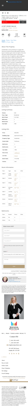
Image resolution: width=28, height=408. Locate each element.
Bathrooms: (5, 211)
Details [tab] (3, 40)
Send (14, 266)
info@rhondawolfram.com (14, 281)
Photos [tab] (8, 40)
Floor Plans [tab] (13, 40)
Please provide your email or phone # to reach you (13, 246)
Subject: (5, 251)
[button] (9, 353)
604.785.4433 (11, 280)
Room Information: (8, 167)
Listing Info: (5, 129)
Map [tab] (12, 42)
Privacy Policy (6, 378)
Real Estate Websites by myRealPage (17, 378)
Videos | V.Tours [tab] (6, 42)
